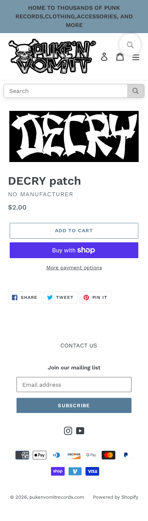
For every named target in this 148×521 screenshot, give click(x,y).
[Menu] (136, 57)
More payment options (74, 267)
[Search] (135, 91)
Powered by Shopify (115, 497)
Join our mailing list (74, 367)
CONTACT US (78, 345)
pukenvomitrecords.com (56, 497)
